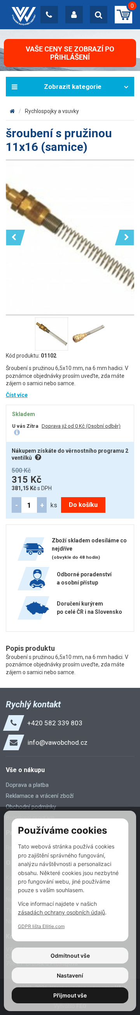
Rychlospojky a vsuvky (52, 111)
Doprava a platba (27, 784)
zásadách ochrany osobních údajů (61, 912)
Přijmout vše (70, 995)
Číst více (17, 395)
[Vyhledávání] (98, 14)
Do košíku (83, 504)
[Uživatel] (74, 14)
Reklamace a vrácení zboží (40, 795)
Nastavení (70, 975)
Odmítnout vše (70, 955)
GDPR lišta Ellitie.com (41, 926)
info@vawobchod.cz (58, 742)
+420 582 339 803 (54, 723)
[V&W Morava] (12, 111)
